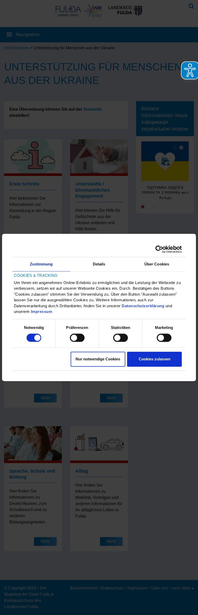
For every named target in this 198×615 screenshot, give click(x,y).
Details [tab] (99, 264)
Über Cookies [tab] (156, 264)
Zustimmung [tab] (41, 264)
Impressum (41, 312)
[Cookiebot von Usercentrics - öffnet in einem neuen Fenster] (159, 249)
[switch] (77, 338)
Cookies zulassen (154, 359)
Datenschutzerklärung (143, 306)
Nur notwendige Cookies (98, 359)
